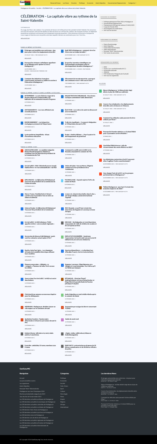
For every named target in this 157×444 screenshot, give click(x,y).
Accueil (22, 378)
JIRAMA (106, 72)
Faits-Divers (64, 386)
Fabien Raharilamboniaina (112, 48)
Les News (66, 3)
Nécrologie (63, 394)
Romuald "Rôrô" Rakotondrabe (113, 51)
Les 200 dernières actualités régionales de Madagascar (37, 420)
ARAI (105, 67)
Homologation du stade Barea (113, 28)
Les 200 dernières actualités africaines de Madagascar (36, 423)
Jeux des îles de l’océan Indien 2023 (30, 396)
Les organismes (24, 383)
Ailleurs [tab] (102, 83)
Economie (90, 3)
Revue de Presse (55, 3)
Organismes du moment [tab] (110, 62)
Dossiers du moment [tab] (108, 17)
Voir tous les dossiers (110, 30)
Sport (62, 388)
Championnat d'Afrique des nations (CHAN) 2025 (119, 25)
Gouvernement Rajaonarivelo (117, 3)
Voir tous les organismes (111, 75)
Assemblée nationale (110, 70)
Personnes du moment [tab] (109, 39)
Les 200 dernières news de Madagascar (32, 415)
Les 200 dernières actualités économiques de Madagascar (37, 402)
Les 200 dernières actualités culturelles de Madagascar (37, 404)
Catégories (131, 3)
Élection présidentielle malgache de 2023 (32, 394)
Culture (62, 391)
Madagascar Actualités (28, 8)
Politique (82, 3)
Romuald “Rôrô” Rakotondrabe (29, 388)
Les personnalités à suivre (27, 381)
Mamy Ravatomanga (110, 44)
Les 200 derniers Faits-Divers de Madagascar (34, 410)
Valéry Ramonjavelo (110, 49)
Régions (62, 402)
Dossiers (74, 3)
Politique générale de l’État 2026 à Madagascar (118, 21)
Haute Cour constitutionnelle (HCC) (115, 68)
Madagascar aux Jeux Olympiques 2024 (32, 391)
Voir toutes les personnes (111, 53)
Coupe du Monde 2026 (111, 27)
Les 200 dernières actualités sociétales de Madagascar (36, 407)
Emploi (62, 399)
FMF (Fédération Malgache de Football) (116, 74)
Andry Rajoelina (100, 3)
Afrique (62, 404)
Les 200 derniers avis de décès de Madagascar (34, 417)
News (62, 396)
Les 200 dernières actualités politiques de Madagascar (36, 399)
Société (39, 8)
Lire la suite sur (25, 38)
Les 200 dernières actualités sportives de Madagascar (36, 412)
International (64, 407)
